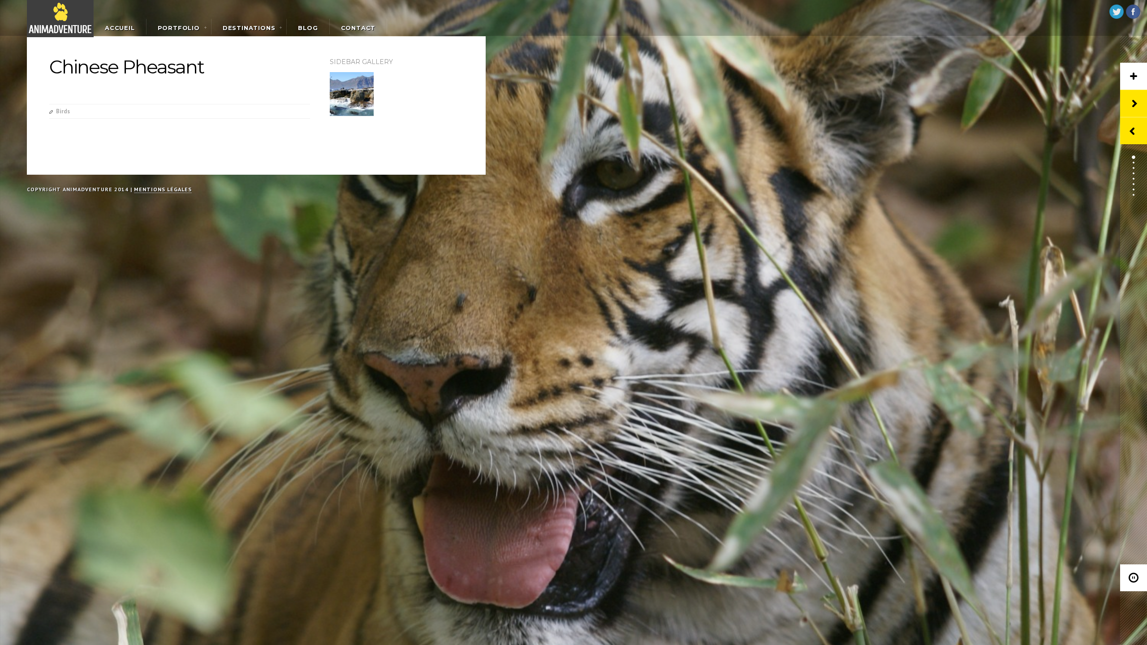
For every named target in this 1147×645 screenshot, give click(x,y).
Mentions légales (163, 189)
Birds (63, 111)
